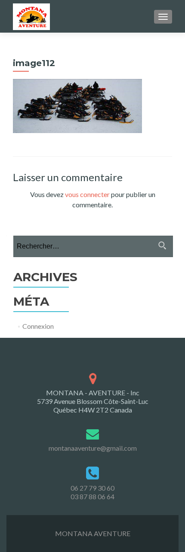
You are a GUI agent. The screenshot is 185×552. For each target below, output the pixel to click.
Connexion (38, 326)
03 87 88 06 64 (92, 496)
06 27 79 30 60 (92, 488)
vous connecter (87, 194)
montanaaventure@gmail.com (93, 448)
